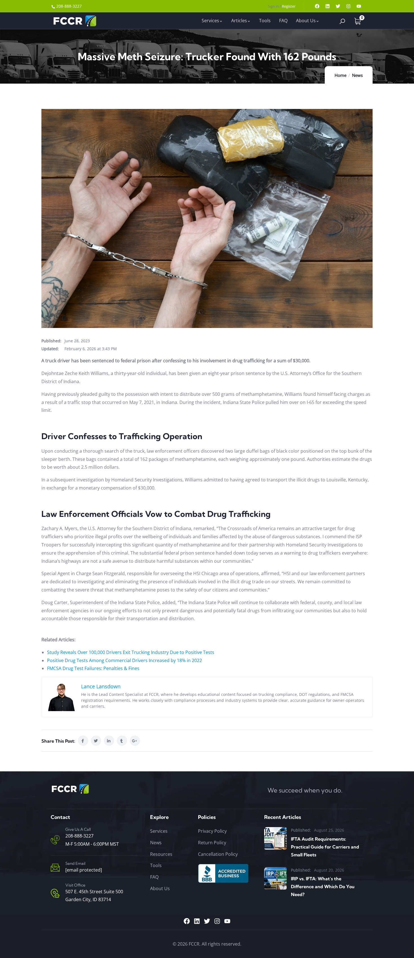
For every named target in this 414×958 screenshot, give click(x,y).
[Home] (74, 21)
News (357, 75)
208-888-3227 (79, 836)
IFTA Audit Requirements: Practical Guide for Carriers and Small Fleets (325, 846)
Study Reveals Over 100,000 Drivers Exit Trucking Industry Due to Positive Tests (130, 652)
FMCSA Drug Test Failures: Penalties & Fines (93, 668)
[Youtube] (358, 6)
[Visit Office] (55, 893)
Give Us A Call (78, 829)
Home (340, 75)
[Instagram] (348, 6)
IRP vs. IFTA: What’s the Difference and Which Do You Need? (323, 886)
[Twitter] (337, 6)
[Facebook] (317, 6)
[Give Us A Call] (55, 839)
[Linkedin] (327, 6)
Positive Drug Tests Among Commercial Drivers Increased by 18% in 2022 (124, 660)
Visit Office (75, 885)
